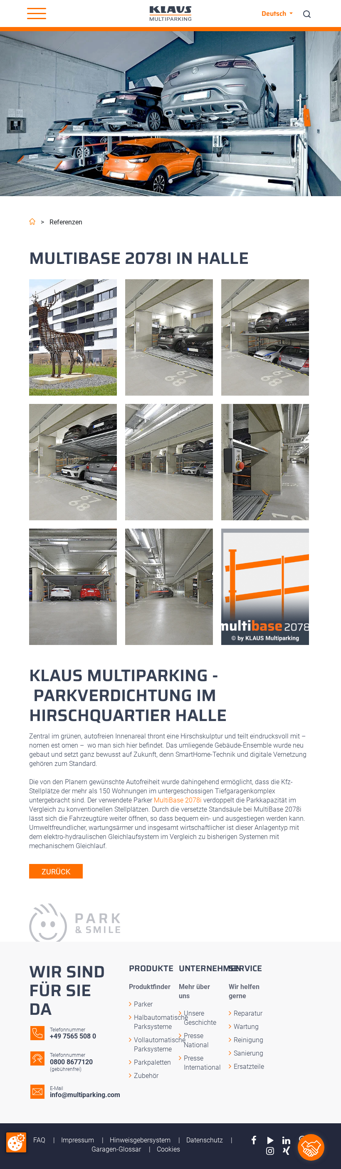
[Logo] (170, 13)
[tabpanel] (170, 113)
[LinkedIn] (286, 1140)
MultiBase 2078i (178, 800)
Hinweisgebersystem (141, 1140)
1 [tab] (170, 181)
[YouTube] (270, 1140)
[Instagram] (270, 1151)
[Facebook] (253, 1140)
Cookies (168, 1149)
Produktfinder (149, 987)
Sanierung (248, 1053)
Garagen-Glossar (117, 1149)
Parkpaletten (152, 1062)
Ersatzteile (249, 1067)
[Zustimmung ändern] (16, 1142)
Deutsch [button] (275, 13)
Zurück (56, 871)
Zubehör (146, 1076)
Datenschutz (205, 1140)
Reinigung (248, 1040)
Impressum (78, 1140)
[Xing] (286, 1151)
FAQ (40, 1140)
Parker (143, 1004)
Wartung (246, 1027)
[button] (36, 14)
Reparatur (248, 1013)
